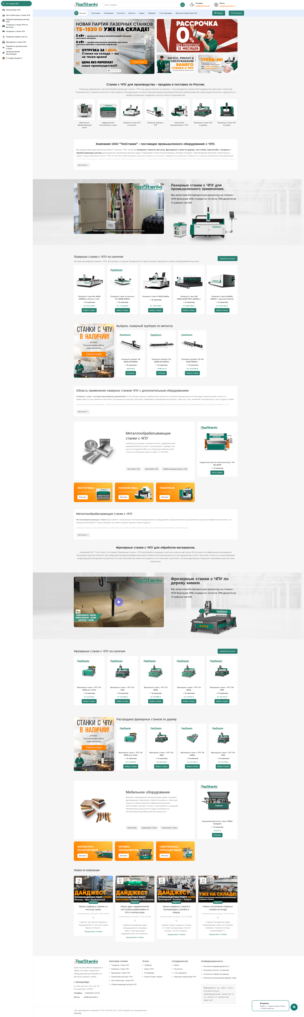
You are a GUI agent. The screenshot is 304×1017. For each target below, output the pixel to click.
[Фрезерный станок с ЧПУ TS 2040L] (192, 737)
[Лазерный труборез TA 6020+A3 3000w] (130, 344)
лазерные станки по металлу (151, 149)
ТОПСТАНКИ (103, 913)
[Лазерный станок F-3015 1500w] (155, 280)
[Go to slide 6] (119, 70)
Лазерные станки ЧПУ (120, 969)
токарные (224, 149)
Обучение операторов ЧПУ (185, 977)
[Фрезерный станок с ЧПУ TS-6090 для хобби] (89, 671)
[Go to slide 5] (117, 70)
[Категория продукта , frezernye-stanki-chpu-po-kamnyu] (226, 113)
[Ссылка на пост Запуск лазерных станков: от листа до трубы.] (93, 889)
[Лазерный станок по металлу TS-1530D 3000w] (122, 280)
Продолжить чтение (93, 931)
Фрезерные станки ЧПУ (120, 973)
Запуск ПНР (149, 969)
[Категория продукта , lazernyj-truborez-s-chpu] (155, 113)
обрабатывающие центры (89, 153)
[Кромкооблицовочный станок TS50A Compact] (217, 800)
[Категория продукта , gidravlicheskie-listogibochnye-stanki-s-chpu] (108, 113)
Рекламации (149, 973)
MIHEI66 (77, 1013)
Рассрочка (178, 969)
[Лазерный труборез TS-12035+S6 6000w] (161, 344)
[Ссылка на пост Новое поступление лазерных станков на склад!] (217, 889)
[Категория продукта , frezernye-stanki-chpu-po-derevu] (203, 113)
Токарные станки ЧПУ (120, 965)
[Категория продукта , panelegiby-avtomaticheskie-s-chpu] (179, 113)
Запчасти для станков (153, 977)
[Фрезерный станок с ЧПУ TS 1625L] (188, 671)
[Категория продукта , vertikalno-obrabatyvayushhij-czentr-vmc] (84, 114)
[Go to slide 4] (115, 70)
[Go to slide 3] (113, 70)
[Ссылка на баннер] (197, 35)
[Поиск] (182, 5)
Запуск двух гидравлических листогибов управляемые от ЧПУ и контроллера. (135, 909)
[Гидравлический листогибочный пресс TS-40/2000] (217, 441)
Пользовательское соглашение (216, 970)
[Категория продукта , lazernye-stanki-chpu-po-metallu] (132, 113)
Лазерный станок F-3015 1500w (155, 296)
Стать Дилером (180, 973)
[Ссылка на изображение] (86, 961)
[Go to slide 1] (108, 70)
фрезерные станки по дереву (180, 149)
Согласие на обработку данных (216, 974)
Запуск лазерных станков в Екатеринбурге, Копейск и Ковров (176, 909)
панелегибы (213, 149)
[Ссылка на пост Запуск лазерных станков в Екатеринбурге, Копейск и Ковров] (176, 889)
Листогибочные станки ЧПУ (122, 980)
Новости (93, 902)
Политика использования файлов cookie (219, 978)
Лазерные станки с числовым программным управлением (101, 396)
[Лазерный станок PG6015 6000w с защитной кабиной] (222, 280)
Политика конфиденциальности (216, 966)
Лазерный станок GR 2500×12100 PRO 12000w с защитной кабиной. (189, 299)
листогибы (201, 149)
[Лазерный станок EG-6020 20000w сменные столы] (89, 280)
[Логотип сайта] (86, 4)
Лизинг (176, 965)
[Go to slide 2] (111, 70)
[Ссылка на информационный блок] (90, 989)
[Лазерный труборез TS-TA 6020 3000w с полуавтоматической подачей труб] (192, 344)
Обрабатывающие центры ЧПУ (124, 984)
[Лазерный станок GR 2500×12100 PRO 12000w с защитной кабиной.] (188, 280)
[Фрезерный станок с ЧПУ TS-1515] (223, 737)
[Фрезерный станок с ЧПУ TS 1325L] (155, 671)
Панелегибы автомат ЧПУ (121, 977)
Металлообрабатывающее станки (91, 519)
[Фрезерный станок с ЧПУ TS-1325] (222, 671)
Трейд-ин (148, 965)
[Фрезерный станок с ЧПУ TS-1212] (122, 671)
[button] (77, 46)
